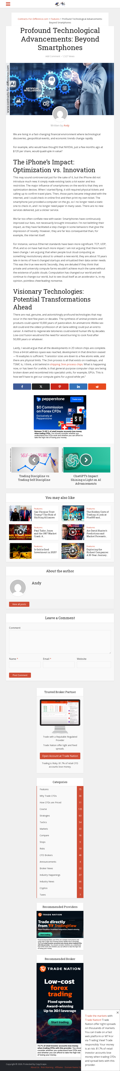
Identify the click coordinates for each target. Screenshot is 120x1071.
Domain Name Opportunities (78, 1067)
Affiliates (59, 1067)
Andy (66, 125)
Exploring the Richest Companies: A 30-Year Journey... (98, 552)
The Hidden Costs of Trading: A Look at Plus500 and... (98, 514)
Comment (14, 628)
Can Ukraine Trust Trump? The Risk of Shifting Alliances (45, 514)
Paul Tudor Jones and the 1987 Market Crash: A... (45, 533)
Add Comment (52, 56)
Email (47, 659)
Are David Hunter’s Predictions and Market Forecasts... (97, 533)
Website (81, 659)
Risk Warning (47, 1067)
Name (13, 659)
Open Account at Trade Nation (60, 756)
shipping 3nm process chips (66, 364)
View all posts (19, 604)
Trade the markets (96, 1016)
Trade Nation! (93, 1020)
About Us (35, 1067)
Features (38, 508)
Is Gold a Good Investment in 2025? (45, 551)
